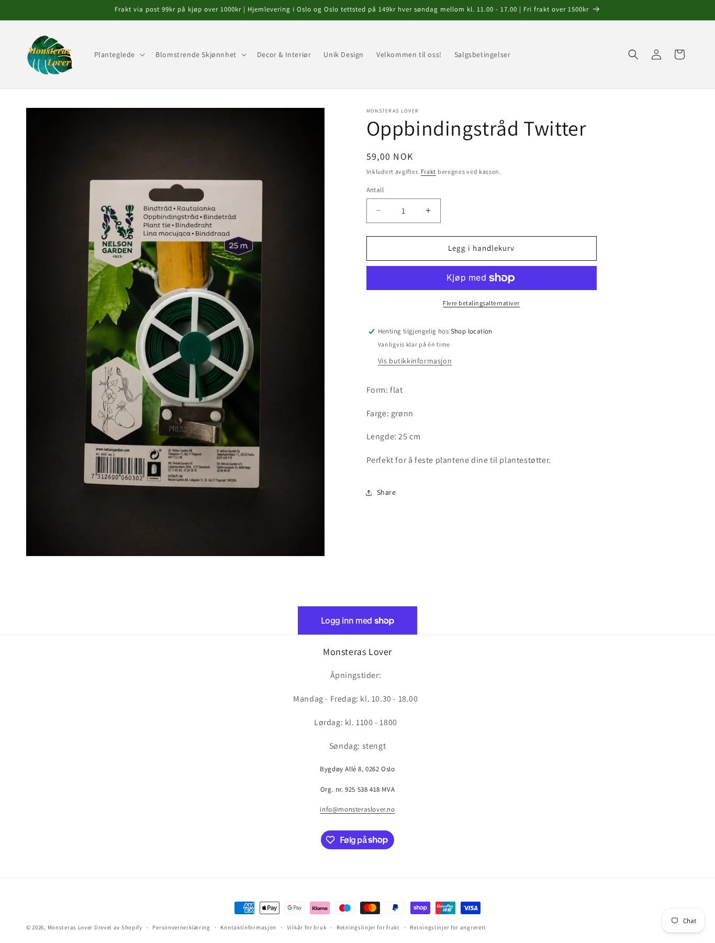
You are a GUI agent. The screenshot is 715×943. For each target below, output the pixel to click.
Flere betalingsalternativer (481, 303)
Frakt (429, 171)
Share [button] (386, 492)
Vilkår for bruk (307, 926)
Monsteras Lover (70, 927)
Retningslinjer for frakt (368, 926)
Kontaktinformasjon (248, 926)
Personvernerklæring (181, 926)
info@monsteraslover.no (357, 809)
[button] (119, 54)
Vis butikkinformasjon (415, 360)
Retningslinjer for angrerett (448, 926)
